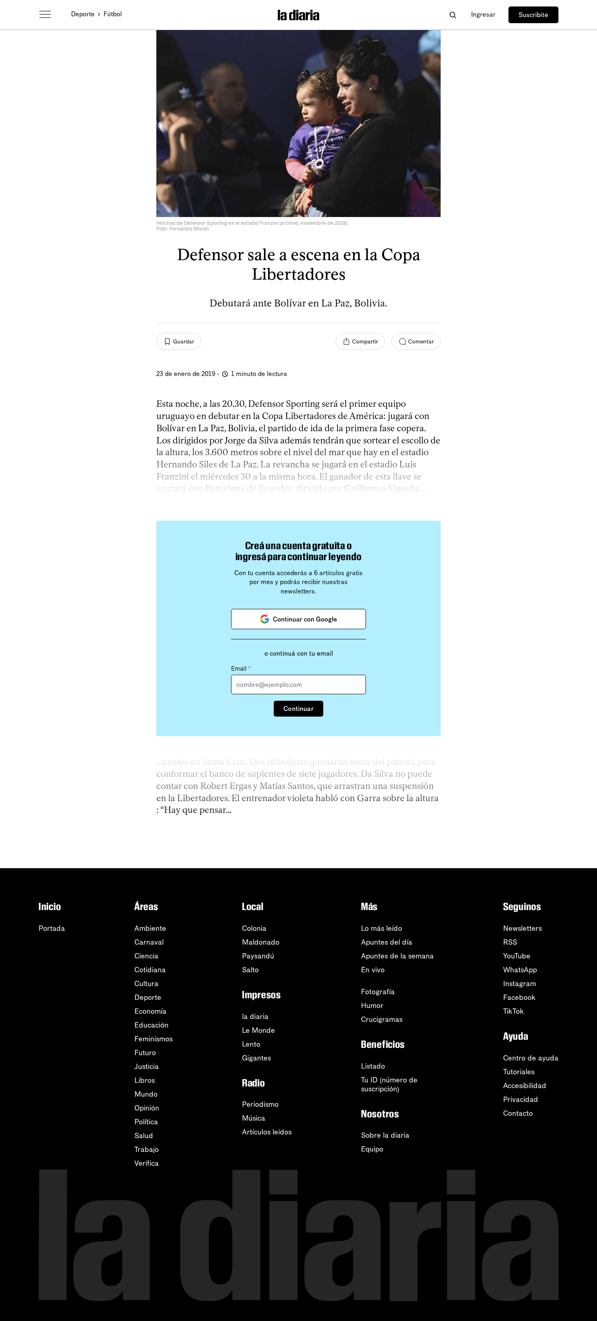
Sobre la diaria (385, 1135)
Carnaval (149, 942)
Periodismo (260, 1104)
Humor (372, 1005)
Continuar (298, 709)
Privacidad (520, 1099)
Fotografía (378, 991)
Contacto (518, 1113)
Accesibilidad (524, 1085)
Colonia (254, 928)
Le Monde (258, 1030)
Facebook (519, 997)
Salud (143, 1135)
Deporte (83, 14)
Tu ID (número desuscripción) (389, 1084)
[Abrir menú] (45, 14)
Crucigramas (381, 1019)
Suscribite (533, 15)
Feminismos (153, 1038)
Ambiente (150, 928)
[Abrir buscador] (452, 15)
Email (241, 668)
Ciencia (146, 956)
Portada (52, 928)
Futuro (145, 1052)
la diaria (255, 1016)
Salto (250, 969)
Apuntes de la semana (397, 956)
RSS (510, 942)
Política (146, 1121)
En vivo (373, 969)
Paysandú (258, 956)
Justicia (146, 1066)
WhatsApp (520, 969)
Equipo (372, 1149)
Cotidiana (150, 969)
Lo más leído (381, 928)
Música (253, 1118)
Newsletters (522, 928)
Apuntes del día (386, 942)
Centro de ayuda (530, 1058)
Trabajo (146, 1149)
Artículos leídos (267, 1132)
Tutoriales (518, 1071)
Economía (150, 1011)
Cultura (146, 983)
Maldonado (260, 942)
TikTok (513, 1011)
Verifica (146, 1163)
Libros (144, 1080)
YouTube (516, 956)
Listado (373, 1066)
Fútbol (113, 14)
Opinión (146, 1108)
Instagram (519, 983)
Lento (251, 1044)
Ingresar (483, 14)
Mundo (146, 1094)
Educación (151, 1025)
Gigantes (256, 1058)
